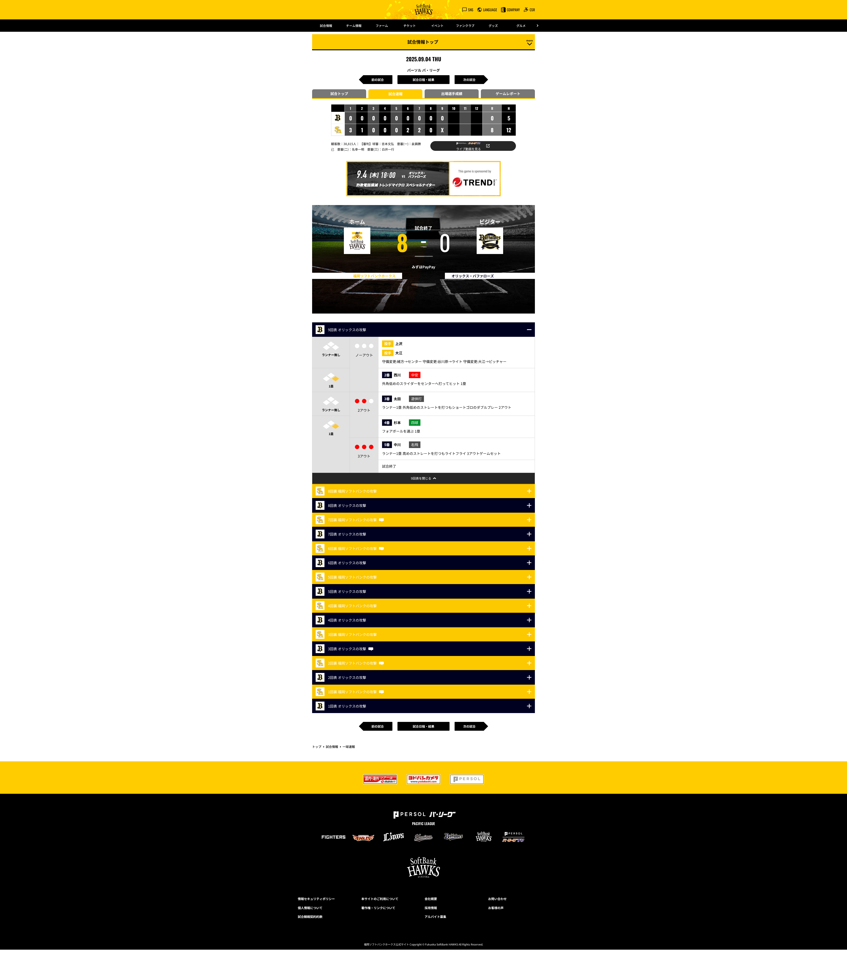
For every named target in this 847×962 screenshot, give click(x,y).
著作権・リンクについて (378, 908)
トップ (316, 746)
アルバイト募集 (435, 916)
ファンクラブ (465, 25)
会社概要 (431, 899)
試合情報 (326, 25)
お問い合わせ (497, 899)
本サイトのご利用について (379, 899)
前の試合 (377, 79)
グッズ (493, 25)
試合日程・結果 (423, 79)
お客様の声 (496, 908)
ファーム (382, 25)
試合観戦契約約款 (310, 916)
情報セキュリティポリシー (316, 899)
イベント (437, 25)
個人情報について (310, 908)
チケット (409, 25)
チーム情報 (354, 25)
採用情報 (431, 908)
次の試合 (469, 79)
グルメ (521, 25)
